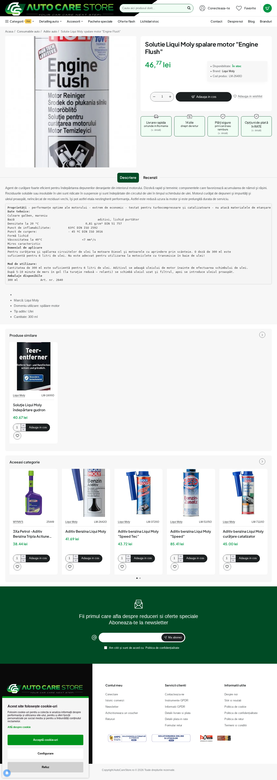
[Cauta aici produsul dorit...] (189, 8)
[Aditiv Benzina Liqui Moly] (86, 493)
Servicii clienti (175, 685)
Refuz (45, 767)
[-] (154, 96)
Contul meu (113, 685)
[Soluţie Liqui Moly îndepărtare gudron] (34, 366)
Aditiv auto (50, 31)
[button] (204, 97)
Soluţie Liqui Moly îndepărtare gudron (29, 407)
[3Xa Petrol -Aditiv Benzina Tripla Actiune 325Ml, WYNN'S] (34, 493)
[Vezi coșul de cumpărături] (267, 8)
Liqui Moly (228, 71)
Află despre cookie (19, 727)
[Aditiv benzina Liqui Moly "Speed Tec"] (138, 493)
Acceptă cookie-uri (45, 739)
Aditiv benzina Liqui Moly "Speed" (190, 533)
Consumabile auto (28, 31)
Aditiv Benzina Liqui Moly (85, 531)
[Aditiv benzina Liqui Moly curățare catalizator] (243, 493)
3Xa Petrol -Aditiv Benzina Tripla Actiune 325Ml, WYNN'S (31, 534)
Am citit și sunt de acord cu (143, 647)
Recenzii (150, 177)
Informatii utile (235, 685)
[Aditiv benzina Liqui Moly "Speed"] (191, 493)
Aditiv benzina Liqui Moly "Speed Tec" (138, 533)
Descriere (128, 177)
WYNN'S (18, 521)
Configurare (45, 753)
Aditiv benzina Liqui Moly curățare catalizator (243, 533)
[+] (170, 96)
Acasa (9, 31)
